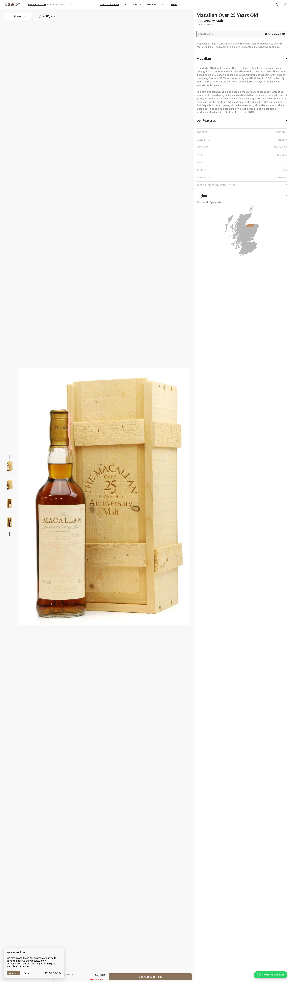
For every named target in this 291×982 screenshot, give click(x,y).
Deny (26, 973)
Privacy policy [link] (53, 972)
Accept (13, 973)
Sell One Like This (150, 976)
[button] (241, 59)
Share (17, 16)
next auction (37, 4)
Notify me (49, 16)
